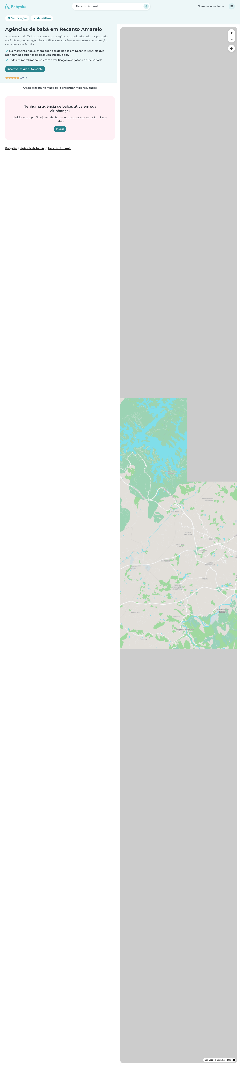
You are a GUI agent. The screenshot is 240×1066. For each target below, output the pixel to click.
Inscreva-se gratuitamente (25, 69)
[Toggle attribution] (234, 1060)
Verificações (18, 18)
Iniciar (60, 128)
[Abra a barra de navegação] (232, 6)
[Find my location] (231, 48)
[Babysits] (15, 6)
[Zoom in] (231, 32)
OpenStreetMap (224, 1059)
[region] (178, 545)
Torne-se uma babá (211, 6)
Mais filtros (43, 18)
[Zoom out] (231, 39)
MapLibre (209, 1059)
